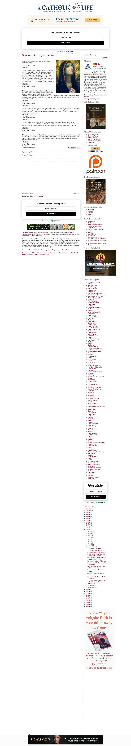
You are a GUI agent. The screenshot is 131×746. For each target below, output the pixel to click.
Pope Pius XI (92, 428)
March (90, 535)
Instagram (91, 211)
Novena (28, 147)
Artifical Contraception (94, 298)
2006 (87, 510)
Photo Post (91, 419)
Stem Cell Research (94, 464)
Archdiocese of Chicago (95, 293)
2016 (87, 530)
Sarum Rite (91, 453)
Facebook (91, 209)
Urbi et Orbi (91, 472)
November (91, 585)
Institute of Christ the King (96, 376)
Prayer (33, 147)
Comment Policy (93, 136)
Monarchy (91, 395)
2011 (87, 520)
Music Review (92, 403)
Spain (89, 458)
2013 (87, 524)
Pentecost (91, 416)
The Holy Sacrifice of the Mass (97, 239)
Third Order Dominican (94, 467)
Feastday (91, 354)
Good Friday (91, 362)
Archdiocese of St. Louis (95, 296)
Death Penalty (92, 332)
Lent (89, 383)
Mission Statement (93, 134)
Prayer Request (92, 433)
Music (90, 401)
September (91, 547)
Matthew (98, 64)
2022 (87, 599)
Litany (90, 386)
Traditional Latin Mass (94, 469)
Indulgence (91, 373)
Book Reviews (92, 223)
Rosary (90, 449)
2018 (87, 591)
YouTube (90, 216)
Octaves (90, 411)
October (90, 584)
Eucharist (91, 345)
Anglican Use (92, 290)
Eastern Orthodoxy (93, 339)
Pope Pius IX (92, 427)
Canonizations (92, 315)
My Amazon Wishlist (94, 139)
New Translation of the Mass (96, 406)
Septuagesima (92, 456)
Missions (90, 394)
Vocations (91, 475)
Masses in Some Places (95, 387)
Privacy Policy (92, 137)
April (89, 537)
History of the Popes (94, 365)
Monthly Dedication (93, 398)
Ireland (90, 378)
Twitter (90, 214)
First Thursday (92, 356)
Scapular (90, 455)
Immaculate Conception (95, 372)
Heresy (90, 364)
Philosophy (91, 417)
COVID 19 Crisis (93, 328)
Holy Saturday (92, 368)
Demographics (92, 334)
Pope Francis (92, 425)
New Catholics (92, 405)
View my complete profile (91, 99)
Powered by (60, 51)
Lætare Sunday (92, 381)
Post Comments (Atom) (37, 196)
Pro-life (90, 232)
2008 (87, 514)
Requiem (90, 439)
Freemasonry (92, 359)
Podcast (90, 420)
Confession (91, 320)
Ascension (91, 299)
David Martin (91, 331)
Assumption (91, 304)
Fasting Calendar (93, 350)
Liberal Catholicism (93, 384)
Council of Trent (92, 326)
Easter (90, 337)
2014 (87, 526)
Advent (90, 284)
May (89, 539)
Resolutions (91, 441)
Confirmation (91, 321)
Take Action (91, 235)
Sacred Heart (92, 450)
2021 (87, 597)
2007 (87, 512)
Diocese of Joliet (93, 335)
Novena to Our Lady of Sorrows (38, 55)
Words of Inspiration (94, 477)
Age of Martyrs (92, 285)
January (90, 531)
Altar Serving (92, 287)
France (90, 357)
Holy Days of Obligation (95, 367)
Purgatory (91, 438)
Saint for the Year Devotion (96, 452)
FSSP (90, 361)
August (90, 545)
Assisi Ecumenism (93, 302)
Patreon (90, 212)
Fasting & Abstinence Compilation (94, 226)
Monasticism (92, 397)
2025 (87, 604)
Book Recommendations (95, 224)
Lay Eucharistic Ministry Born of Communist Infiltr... (96, 567)
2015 (87, 528)
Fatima (90, 353)
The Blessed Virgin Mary (95, 237)
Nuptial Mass (92, 409)
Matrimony (91, 392)
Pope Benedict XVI (93, 423)
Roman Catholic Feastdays (96, 229)
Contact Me (91, 142)
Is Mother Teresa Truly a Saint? (96, 552)
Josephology (91, 379)
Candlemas (91, 313)
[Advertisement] (92, 701)
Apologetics (91, 221)
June (89, 541)
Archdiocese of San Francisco (97, 295)
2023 (87, 601)
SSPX (90, 460)
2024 (87, 602)
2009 (87, 516)
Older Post (76, 193)
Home (31, 193)
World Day (91, 478)
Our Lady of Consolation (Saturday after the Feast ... (96, 549)
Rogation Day (92, 444)
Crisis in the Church (94, 329)
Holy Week (91, 370)
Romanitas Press (93, 445)
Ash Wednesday (93, 301)
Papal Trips (91, 414)
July (89, 543)
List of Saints (92, 234)
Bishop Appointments (94, 307)
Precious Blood (92, 434)
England (90, 342)
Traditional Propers (93, 471)
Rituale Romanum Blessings (96, 442)
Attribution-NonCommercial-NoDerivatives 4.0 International (48, 233)
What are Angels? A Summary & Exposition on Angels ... (96, 558)
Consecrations (92, 323)
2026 (87, 606)
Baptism (90, 306)
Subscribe (65, 43)
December (91, 587)
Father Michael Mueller (95, 351)
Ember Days (91, 340)
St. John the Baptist (94, 461)
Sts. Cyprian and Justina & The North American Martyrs (96, 581)
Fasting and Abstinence (95, 348)
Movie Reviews (92, 400)
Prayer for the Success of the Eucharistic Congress (96, 554)
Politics (90, 422)
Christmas (91, 318)
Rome (89, 447)
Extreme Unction (93, 346)
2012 (87, 522)
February (90, 533)
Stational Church (93, 463)
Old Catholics (92, 412)
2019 (87, 593)
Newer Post (25, 193)
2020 (87, 595)
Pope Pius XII (92, 430)
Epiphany (91, 343)
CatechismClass (93, 317)
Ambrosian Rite (92, 288)
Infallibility (91, 375)
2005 (87, 509)
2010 (87, 518)
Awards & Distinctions (94, 141)
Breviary (90, 310)
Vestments (91, 474)
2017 (87, 589)
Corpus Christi (92, 324)
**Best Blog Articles (94, 282)
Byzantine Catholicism (94, 312)
